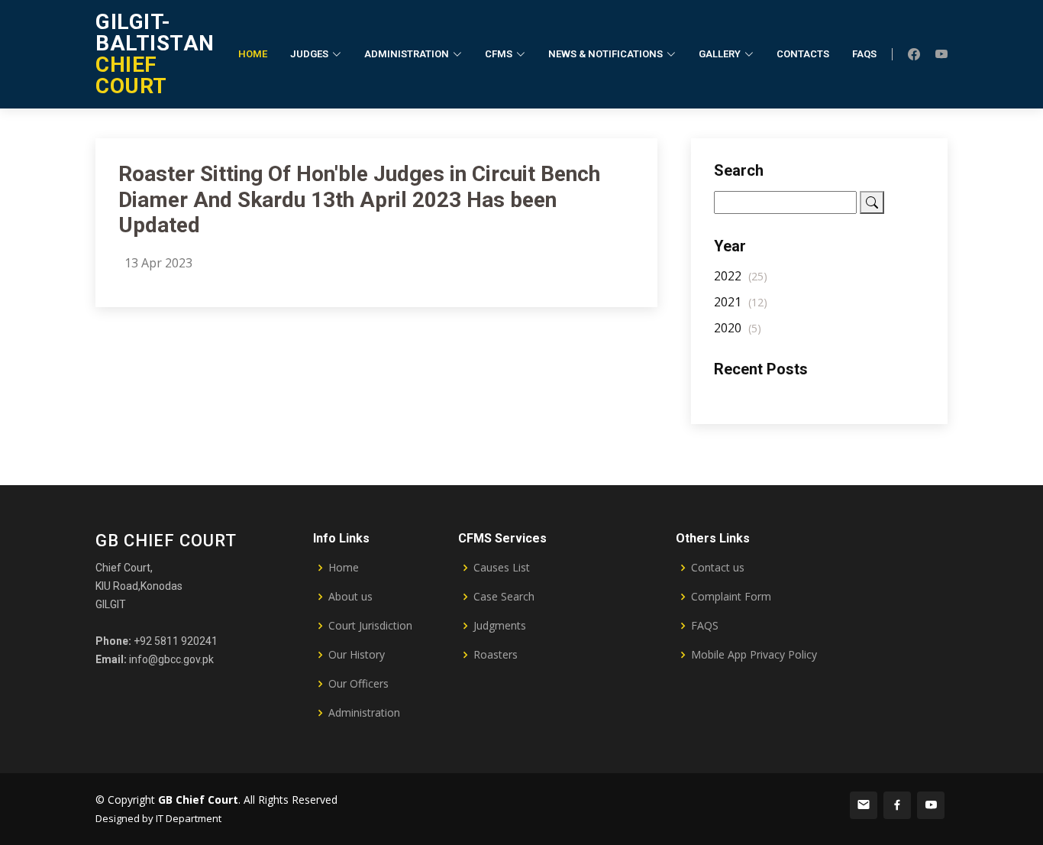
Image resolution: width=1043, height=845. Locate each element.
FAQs (864, 54)
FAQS (704, 625)
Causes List (501, 567)
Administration (364, 712)
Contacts (803, 54)
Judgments (499, 625)
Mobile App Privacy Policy (754, 654)
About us (350, 596)
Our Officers (358, 683)
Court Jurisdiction (370, 625)
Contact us (717, 567)
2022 (740, 275)
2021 (740, 301)
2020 (737, 327)
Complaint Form (731, 596)
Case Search (503, 596)
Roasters (495, 654)
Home (252, 54)
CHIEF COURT (155, 54)
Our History (356, 654)
